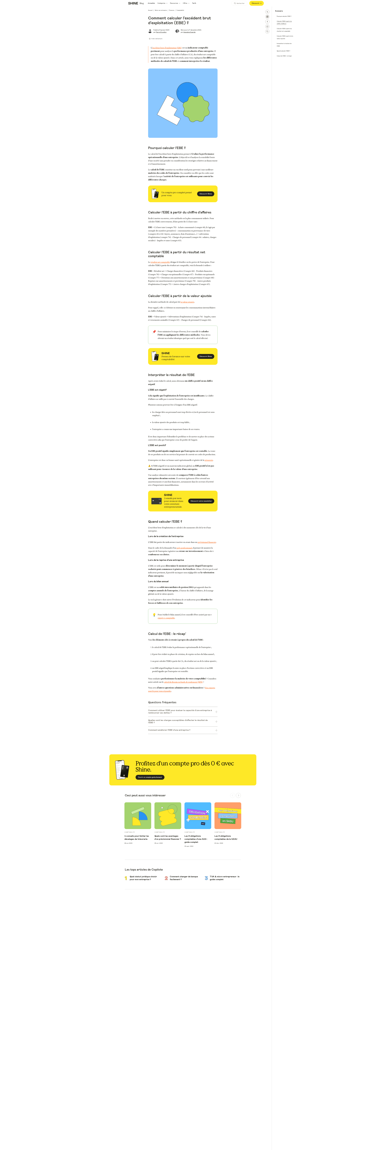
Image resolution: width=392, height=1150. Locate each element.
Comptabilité (129, 832)
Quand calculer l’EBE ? (283, 51)
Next (244, 825)
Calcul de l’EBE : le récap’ (284, 55)
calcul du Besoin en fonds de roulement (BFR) (183, 682)
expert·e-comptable (166, 618)
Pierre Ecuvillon (161, 32)
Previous (121, 825)
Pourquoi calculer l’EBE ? (284, 16)
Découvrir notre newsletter (201, 501)
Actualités (151, 3)
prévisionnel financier (207, 542)
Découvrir (255, 3)
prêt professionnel (184, 548)
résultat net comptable (160, 262)
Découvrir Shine (206, 194)
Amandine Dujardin (189, 32)
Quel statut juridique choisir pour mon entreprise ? (143, 878)
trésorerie (209, 460)
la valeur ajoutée (187, 302)
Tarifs (194, 3)
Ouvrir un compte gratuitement (150, 777)
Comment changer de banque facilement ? (184, 878)
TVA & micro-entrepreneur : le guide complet (224, 878)
